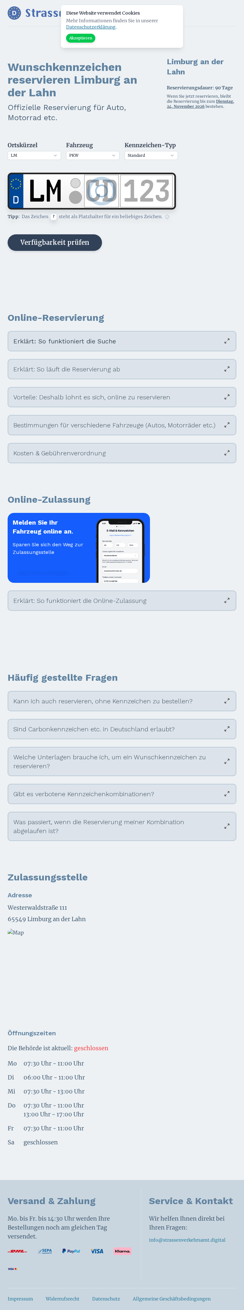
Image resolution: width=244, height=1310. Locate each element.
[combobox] (34, 155)
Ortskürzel (22, 145)
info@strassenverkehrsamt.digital (187, 1240)
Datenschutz (106, 1299)
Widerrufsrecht (62, 1299)
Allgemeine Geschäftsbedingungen (172, 1299)
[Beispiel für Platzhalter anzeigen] (167, 217)
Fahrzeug (79, 145)
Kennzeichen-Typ (150, 145)
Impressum (20, 1299)
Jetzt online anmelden (43, 571)
